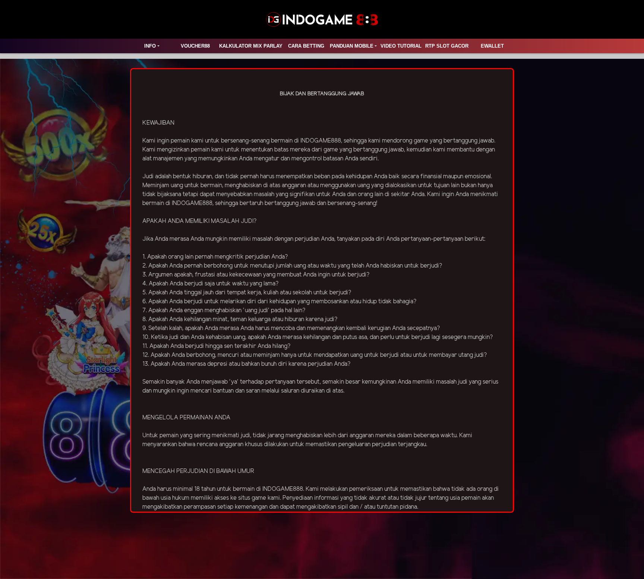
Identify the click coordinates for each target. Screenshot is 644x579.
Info (150, 46)
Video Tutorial (401, 46)
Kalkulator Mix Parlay (250, 46)
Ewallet (492, 46)
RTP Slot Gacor (446, 46)
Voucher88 (195, 46)
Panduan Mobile (351, 46)
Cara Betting (306, 46)
